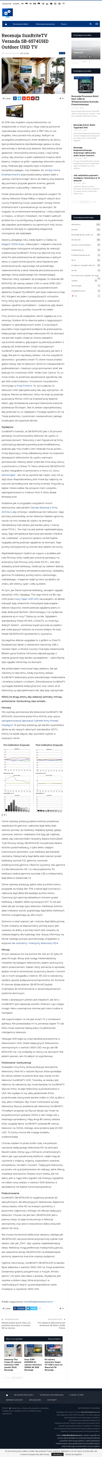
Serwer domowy (14, 1400)
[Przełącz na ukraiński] (63, 2)
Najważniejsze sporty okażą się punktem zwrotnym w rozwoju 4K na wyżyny (16, 1325)
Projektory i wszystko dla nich (83, 265)
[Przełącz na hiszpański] (55, 2)
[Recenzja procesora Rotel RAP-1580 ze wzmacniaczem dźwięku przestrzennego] (85, 84)
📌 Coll (74, 296)
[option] (85, 51)
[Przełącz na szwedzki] (59, 2)
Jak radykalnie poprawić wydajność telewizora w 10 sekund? (85, 48)
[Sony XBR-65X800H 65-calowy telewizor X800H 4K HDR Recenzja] (33, 1350)
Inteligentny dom (78, 291)
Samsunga (8, 475)
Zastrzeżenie (6, 4)
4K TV (73, 260)
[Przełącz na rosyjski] (22, 2)
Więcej (63, 24)
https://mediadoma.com (90, 1412)
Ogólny (74, 281)
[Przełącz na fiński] (30, 2)
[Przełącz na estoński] (26, 2)
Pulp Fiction (24, 385)
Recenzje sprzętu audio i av (84, 78)
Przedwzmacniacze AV (80, 255)
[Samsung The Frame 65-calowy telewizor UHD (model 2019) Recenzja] (13, 1350)
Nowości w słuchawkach (81, 245)
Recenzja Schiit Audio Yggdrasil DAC (84, 126)
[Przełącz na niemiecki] (39, 2)
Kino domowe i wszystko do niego (85, 275)
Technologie (76, 286)
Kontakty (16, 4)
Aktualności (76, 224)
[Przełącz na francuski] (35, 2)
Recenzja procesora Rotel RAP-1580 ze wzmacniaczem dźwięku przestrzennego (85, 100)
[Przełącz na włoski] (43, 2)
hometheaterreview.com (37, 1301)
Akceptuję (57, 1454)
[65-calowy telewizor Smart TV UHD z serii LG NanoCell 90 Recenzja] (54, 1350)
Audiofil (74, 230)
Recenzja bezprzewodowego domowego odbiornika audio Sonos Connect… (85, 151)
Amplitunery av (77, 250)
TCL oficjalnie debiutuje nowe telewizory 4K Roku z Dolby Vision (51, 1325)
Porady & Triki (77, 1395)
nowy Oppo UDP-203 (26, 599)
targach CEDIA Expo (13, 244)
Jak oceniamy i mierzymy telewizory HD (34, 943)
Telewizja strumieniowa (45, 24)
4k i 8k (62, 53)
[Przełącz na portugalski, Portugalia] (51, 2)
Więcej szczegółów (73, 1454)
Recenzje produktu (20, 24)
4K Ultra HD (76, 240)
